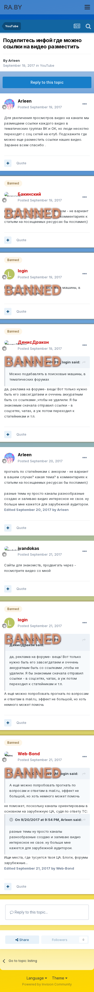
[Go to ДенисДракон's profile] (9, 345)
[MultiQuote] (7, 163)
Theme (58, 978)
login (66, 362)
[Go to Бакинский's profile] (9, 197)
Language (36, 978)
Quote (21, 163)
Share (23, 940)
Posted (40, 107)
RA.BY (13, 7)
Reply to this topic (47, 82)
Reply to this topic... (31, 912)
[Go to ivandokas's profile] (9, 551)
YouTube (47, 65)
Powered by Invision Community (47, 984)
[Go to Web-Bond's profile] (9, 757)
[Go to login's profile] (9, 274)
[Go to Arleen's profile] (9, 104)
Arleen (14, 60)
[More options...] (84, 104)
